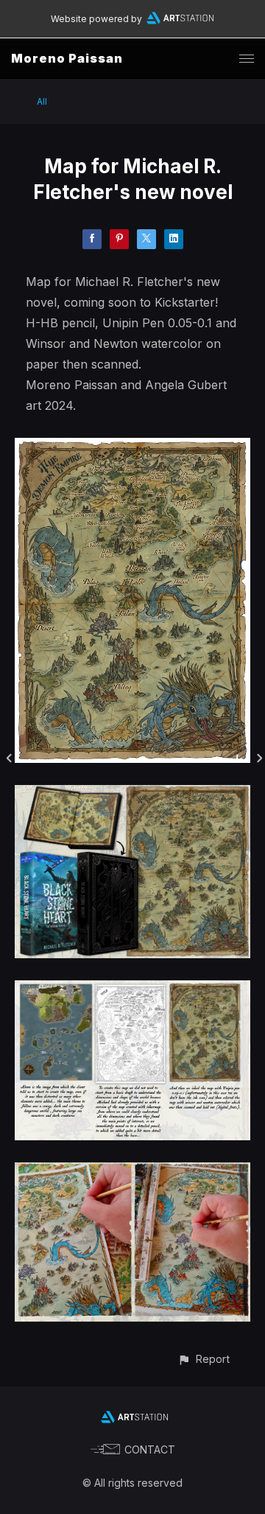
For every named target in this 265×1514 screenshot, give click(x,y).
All (42, 101)
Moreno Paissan (67, 58)
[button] (204, 1359)
